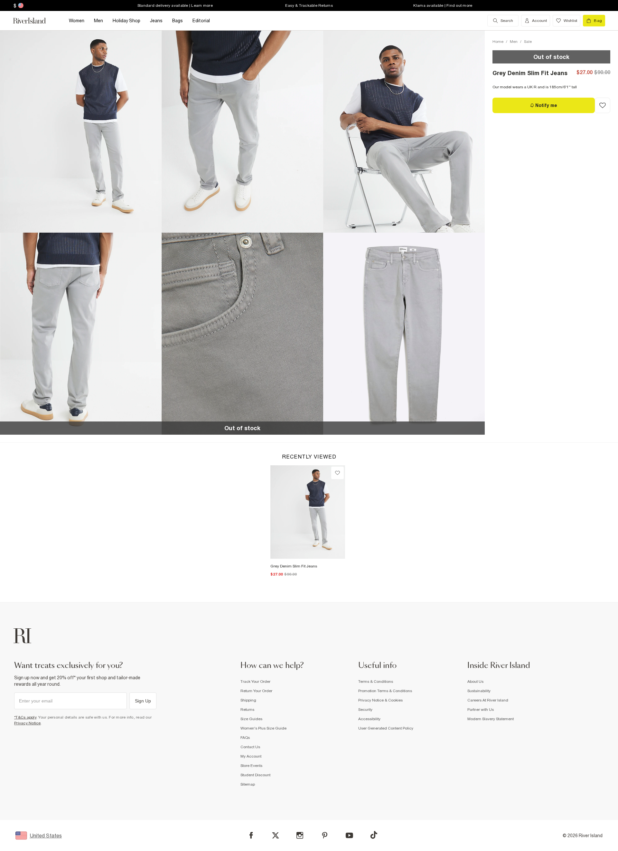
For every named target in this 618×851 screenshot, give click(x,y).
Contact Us (250, 747)
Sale (528, 41)
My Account (250, 756)
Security (365, 709)
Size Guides (251, 719)
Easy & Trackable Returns (309, 5)
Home (497, 41)
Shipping (248, 700)
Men (514, 41)
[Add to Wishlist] (602, 105)
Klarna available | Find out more (442, 5)
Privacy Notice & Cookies (380, 700)
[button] (81, 131)
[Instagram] (299, 835)
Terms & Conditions (375, 681)
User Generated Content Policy (385, 728)
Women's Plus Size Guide (263, 728)
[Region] (20, 5)
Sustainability (479, 691)
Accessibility (369, 719)
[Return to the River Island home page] (34, 20)
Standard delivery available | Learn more (175, 5)
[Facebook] (251, 835)
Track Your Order (255, 681)
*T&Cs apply (25, 717)
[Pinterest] (324, 835)
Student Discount (255, 775)
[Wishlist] (337, 473)
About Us (475, 681)
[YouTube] (349, 835)
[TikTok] (374, 835)
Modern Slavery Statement (490, 719)
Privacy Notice (27, 723)
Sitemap (247, 784)
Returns (247, 709)
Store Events (251, 765)
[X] (275, 835)
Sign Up (143, 700)
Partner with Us (480, 709)
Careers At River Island (487, 700)
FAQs (245, 737)
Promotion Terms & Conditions (385, 691)
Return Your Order (256, 691)
